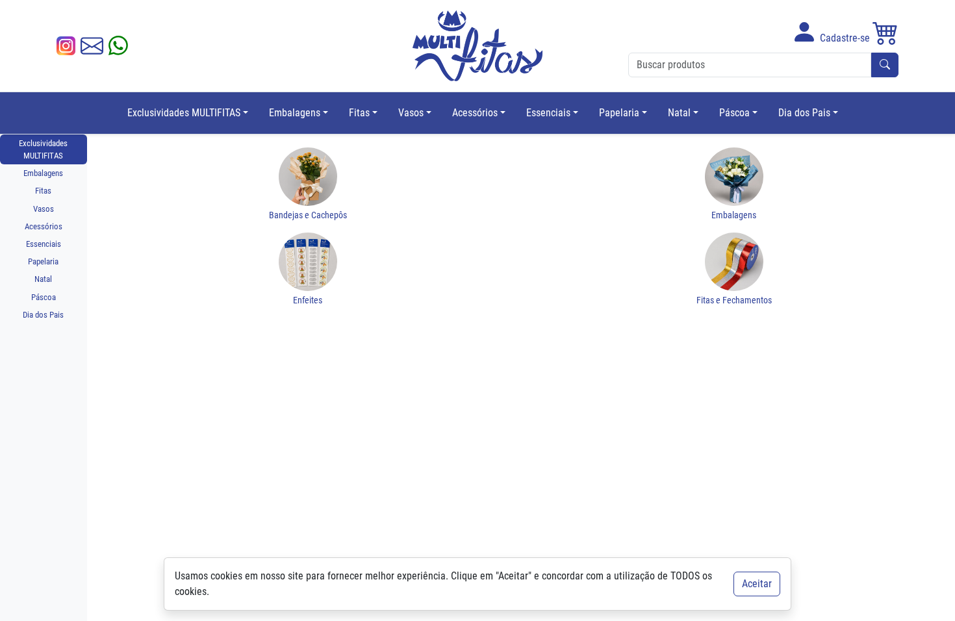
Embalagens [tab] (43, 173)
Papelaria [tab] (43, 261)
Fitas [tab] (43, 191)
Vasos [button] (411, 113)
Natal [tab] (43, 279)
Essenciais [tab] (43, 244)
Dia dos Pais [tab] (43, 315)
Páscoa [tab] (43, 297)
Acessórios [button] (475, 113)
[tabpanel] (521, 222)
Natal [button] (679, 113)
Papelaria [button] (619, 113)
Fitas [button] (359, 113)
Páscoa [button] (734, 113)
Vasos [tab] (43, 209)
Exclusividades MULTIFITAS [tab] (43, 149)
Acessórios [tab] (43, 226)
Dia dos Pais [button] (804, 113)
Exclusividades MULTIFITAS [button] (183, 113)
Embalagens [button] (294, 113)
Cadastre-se (843, 38)
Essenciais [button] (548, 113)
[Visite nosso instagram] (66, 45)
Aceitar (757, 583)
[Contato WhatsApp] (118, 45)
